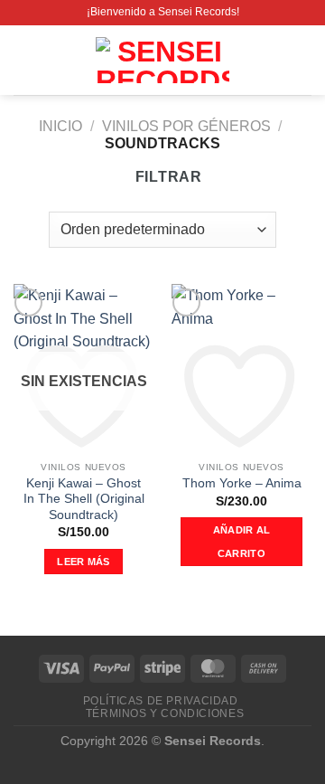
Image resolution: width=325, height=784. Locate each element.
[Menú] (24, 60)
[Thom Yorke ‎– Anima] (241, 368)
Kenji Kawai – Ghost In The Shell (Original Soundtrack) (83, 499)
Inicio (60, 126)
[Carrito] (302, 60)
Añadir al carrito (242, 541)
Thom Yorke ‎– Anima (242, 483)
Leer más (83, 561)
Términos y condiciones (165, 713)
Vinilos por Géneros (186, 126)
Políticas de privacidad (160, 700)
